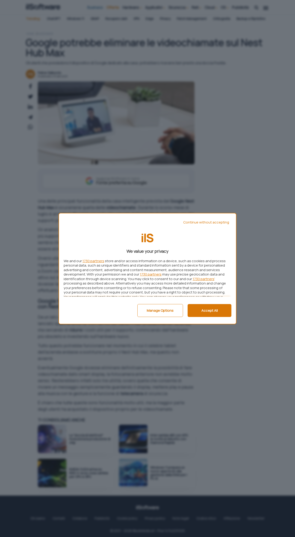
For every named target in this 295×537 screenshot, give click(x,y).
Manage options (160, 310)
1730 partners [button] (93, 260)
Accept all (209, 310)
